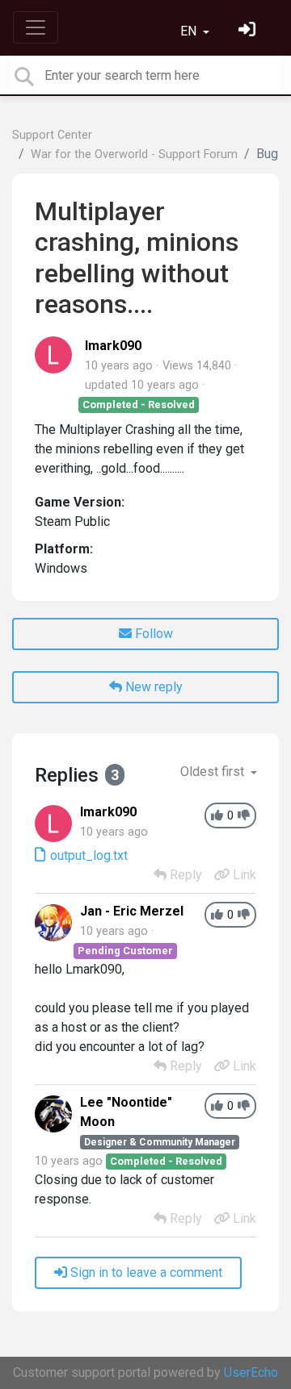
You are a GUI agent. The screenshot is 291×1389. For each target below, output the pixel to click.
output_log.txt (87, 855)
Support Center (52, 135)
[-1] (244, 816)
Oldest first (213, 771)
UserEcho (251, 1372)
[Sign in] (249, 31)
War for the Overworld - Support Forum (134, 154)
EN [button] (190, 31)
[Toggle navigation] (35, 27)
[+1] (217, 816)
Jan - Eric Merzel (131, 911)
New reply (152, 686)
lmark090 (113, 345)
